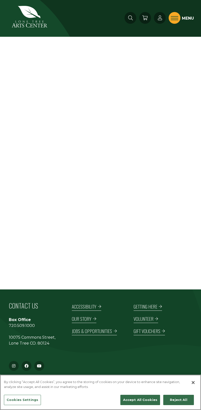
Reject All (178, 400)
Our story (81, 318)
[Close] (193, 382)
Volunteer (143, 318)
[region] (100, 392)
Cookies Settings (22, 400)
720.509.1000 (22, 325)
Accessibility (84, 306)
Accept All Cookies (140, 400)
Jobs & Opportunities (92, 331)
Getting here (145, 306)
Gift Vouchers (147, 331)
